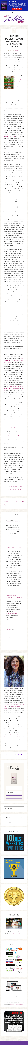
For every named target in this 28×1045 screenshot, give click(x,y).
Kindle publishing (17, 488)
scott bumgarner (11, 595)
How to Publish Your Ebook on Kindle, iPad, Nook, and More (14, 360)
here (12, 94)
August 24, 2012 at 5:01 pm (13, 521)
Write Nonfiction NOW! (14, 18)
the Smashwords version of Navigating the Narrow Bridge (14, 427)
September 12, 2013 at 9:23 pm (14, 631)
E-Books (13, 486)
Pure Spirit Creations (9, 136)
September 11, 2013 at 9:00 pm (14, 597)
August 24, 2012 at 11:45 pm (13, 547)
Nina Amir (8, 545)
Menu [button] (15, 12)
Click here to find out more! (17, 1004)
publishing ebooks (11, 490)
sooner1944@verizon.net (12, 613)
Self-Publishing (19, 486)
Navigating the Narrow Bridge (11, 435)
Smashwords (18, 490)
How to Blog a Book (8, 704)
